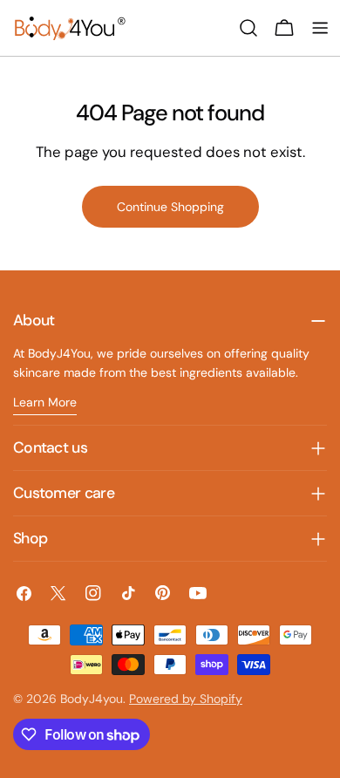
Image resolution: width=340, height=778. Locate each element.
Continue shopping (170, 207)
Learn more (45, 402)
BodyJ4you (91, 698)
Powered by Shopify (185, 698)
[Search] (248, 27)
